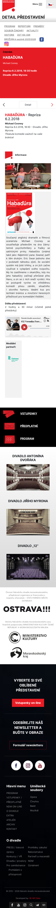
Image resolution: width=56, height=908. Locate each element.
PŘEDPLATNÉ (29, 426)
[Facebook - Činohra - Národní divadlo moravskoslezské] (41, 39)
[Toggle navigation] (51, 4)
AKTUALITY (32, 30)
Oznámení (33, 865)
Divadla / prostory (16, 860)
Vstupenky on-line (28, 703)
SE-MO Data (34, 898)
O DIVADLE (12, 811)
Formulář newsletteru (28, 745)
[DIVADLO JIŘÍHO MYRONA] (28, 522)
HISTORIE (9, 35)
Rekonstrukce (35, 851)
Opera (33, 797)
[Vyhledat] (31, 905)
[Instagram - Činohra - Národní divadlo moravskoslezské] (6, 44)
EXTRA (10, 815)
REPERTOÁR (24, 26)
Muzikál (34, 810)
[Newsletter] (37, 905)
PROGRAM (9, 26)
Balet (33, 805)
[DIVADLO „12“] (28, 566)
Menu (36, 4)
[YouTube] (18, 905)
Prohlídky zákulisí (37, 847)
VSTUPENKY (28, 413)
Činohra (34, 801)
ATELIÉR (11, 820)
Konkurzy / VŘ (14, 856)
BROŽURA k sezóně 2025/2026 (20, 39)
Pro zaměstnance (15, 865)
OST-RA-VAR (23, 35)
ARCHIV (10, 824)
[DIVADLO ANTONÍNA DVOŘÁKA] (28, 477)
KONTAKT (11, 828)
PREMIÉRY (38, 26)
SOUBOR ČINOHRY (14, 30)
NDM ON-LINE (14, 806)
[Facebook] (12, 905)
